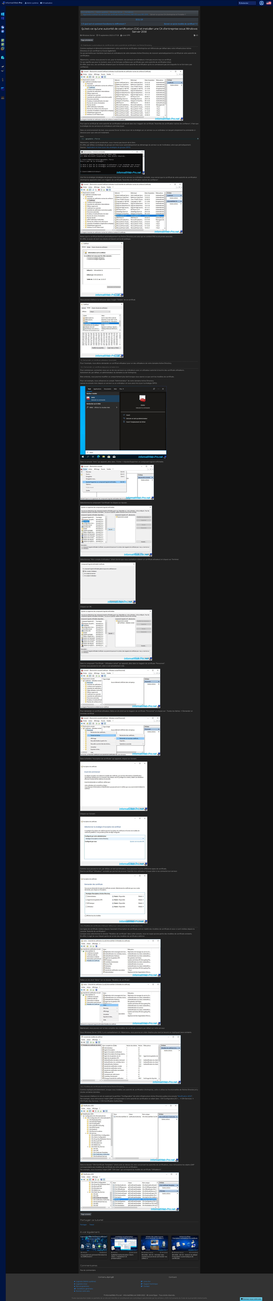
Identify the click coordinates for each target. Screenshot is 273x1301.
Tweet (91, 1225)
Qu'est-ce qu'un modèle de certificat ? (180, 24)
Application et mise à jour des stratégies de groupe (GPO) (108, 147)
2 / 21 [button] (140, 19)
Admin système (32, 3)
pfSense (3, 88)
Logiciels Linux (81, 1284)
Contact (146, 1286)
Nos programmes (82, 1286)
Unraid (3, 97)
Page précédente (87, 40)
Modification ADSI (184, 1096)
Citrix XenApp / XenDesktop (3, 27)
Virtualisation (47, 3)
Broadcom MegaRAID (3, 70)
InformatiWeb (13, 3)
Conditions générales (85, 1289)
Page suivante (86, 1214)
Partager (83, 1225)
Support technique (151, 1284)
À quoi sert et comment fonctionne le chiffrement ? (104, 24)
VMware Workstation (3, 48)
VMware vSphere (3, 44)
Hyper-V (3, 57)
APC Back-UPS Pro (3, 79)
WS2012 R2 (3, 14)
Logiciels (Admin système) (86, 1281)
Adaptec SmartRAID (3, 66)
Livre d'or (147, 1281)
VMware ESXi (3, 40)
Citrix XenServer (3, 31)
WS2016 (3, 18)
